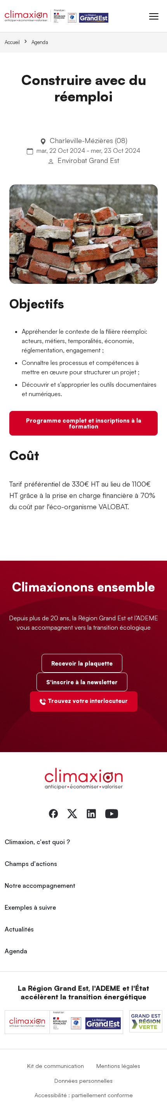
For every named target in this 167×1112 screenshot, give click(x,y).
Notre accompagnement (40, 885)
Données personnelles (83, 1080)
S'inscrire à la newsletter (82, 681)
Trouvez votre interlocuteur (88, 700)
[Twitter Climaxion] (72, 813)
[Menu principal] (154, 16)
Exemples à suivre (30, 907)
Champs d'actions (31, 864)
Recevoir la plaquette (82, 663)
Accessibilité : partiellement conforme (84, 1094)
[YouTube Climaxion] (111, 813)
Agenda (39, 42)
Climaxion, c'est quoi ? (37, 842)
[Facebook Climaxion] (53, 813)
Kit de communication (55, 1065)
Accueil (12, 42)
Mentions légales (118, 1065)
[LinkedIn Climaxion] (91, 813)
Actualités (19, 929)
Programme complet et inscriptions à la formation (83, 423)
